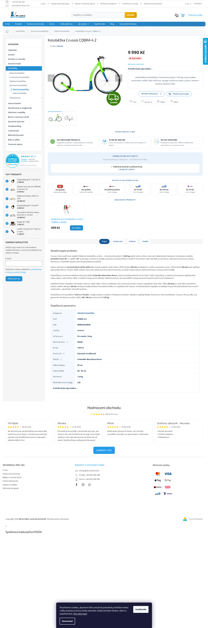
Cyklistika (12, 50)
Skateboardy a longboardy (20, 108)
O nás (43, 4)
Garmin (11, 54)
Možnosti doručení (136, 64)
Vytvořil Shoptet (196, 519)
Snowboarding (14, 126)
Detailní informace (149, 93)
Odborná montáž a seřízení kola (126, 168)
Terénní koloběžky (19, 93)
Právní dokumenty (108, 4)
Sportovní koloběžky (18, 85)
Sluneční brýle (14, 63)
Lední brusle (13, 130)
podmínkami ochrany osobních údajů (23, 271)
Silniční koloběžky (21, 89)
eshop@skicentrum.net (89, 470)
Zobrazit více (104, 450)
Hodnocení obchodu (60, 4)
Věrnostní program (153, 4)
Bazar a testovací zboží (18, 117)
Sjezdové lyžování (16, 121)
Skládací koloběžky (17, 81)
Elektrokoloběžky (17, 73)
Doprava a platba (130, 4)
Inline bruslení (14, 103)
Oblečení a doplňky (16, 112)
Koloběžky (12, 68)
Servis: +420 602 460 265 (89, 479)
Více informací (80, 613)
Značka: (56, 46)
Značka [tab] (145, 241)
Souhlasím (140, 609)
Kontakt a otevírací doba (89, 465)
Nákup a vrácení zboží (85, 4)
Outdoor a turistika (16, 59)
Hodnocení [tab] (118, 241)
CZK (187, 4)
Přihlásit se (14, 278)
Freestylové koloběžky (19, 77)
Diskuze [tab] (132, 241)
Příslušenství (14, 97)
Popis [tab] (104, 241)
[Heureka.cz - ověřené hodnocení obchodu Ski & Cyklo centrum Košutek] (24, 161)
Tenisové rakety (15, 144)
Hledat (131, 15)
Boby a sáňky (14, 139)
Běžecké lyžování (16, 135)
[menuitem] (7, 24)
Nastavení (67, 621)
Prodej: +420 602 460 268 (89, 475)
